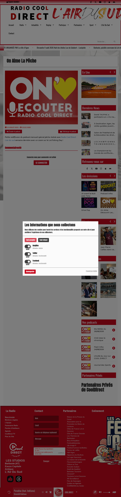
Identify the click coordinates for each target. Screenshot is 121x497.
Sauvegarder (30, 271)
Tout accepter (30, 240)
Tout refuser (43, 240)
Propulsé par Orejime (91, 271)
